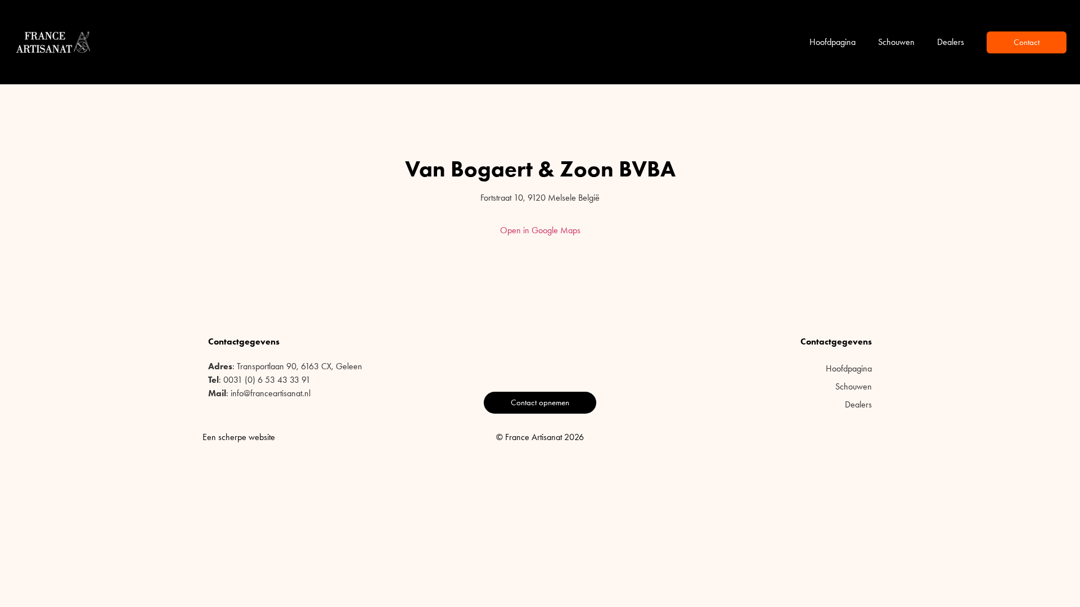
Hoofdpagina (832, 42)
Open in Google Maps (540, 230)
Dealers (950, 42)
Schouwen (896, 42)
